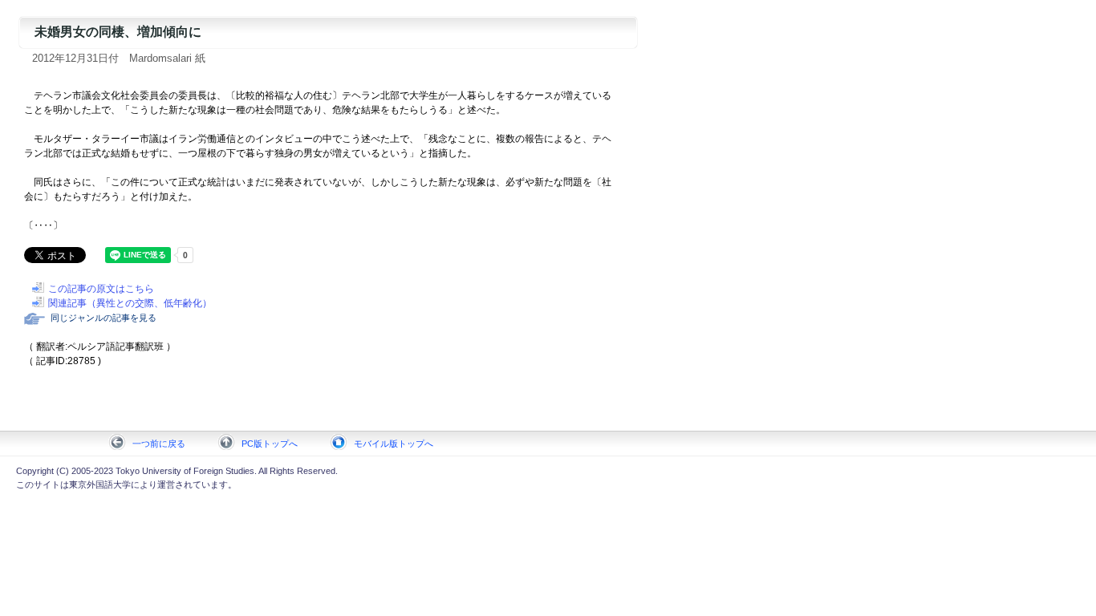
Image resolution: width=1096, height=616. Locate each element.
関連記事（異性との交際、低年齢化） (130, 303)
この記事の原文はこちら (101, 288)
